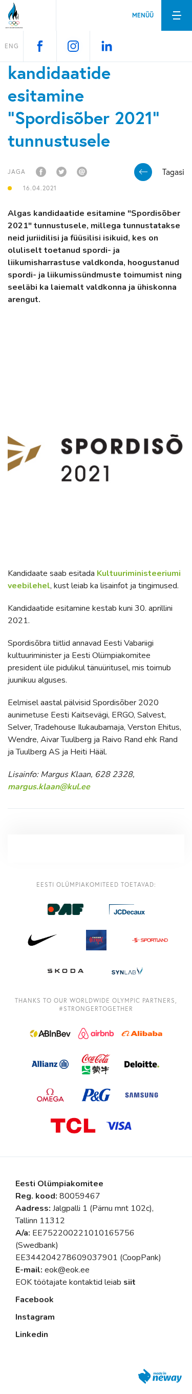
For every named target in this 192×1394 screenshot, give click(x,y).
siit (129, 1282)
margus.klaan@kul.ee (49, 786)
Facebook (34, 1299)
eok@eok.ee (67, 1270)
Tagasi (173, 172)
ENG (12, 46)
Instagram (35, 1317)
